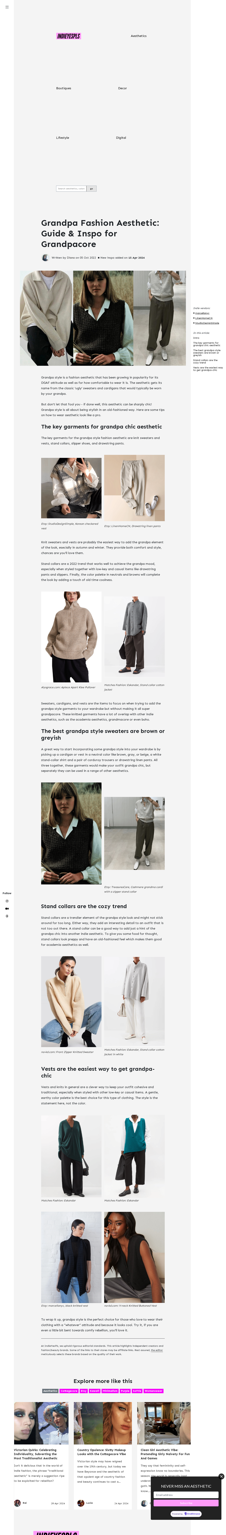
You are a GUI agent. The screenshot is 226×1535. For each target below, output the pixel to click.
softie (137, 1391)
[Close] (221, 1476)
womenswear (153, 1391)
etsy (84, 1391)
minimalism (110, 1391)
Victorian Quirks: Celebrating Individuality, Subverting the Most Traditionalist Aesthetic (35, 1454)
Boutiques (63, 88)
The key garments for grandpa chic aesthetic (206, 344)
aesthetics (50, 1391)
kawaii (94, 1391)
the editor (157, 1350)
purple (125, 1391)
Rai (25, 1502)
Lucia (89, 1502)
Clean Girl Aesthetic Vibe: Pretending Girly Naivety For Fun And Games (165, 1454)
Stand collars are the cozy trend (205, 361)
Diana (71, 257)
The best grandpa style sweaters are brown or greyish (207, 353)
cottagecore (69, 1391)
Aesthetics (139, 36)
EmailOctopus (193, 1514)
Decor (122, 88)
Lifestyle (62, 138)
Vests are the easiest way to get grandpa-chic (208, 369)
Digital (121, 138)
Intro (196, 338)
